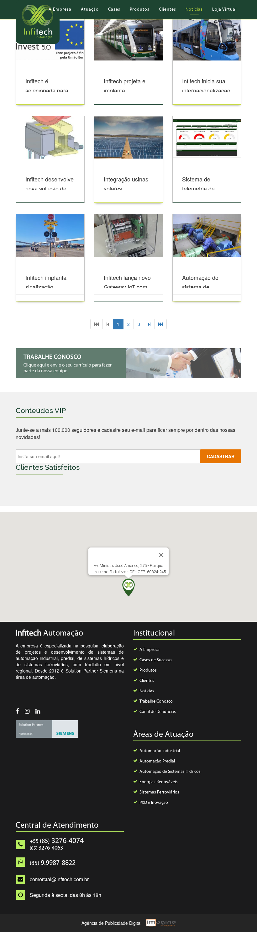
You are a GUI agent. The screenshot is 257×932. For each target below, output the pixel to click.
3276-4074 (57, 841)
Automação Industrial (159, 751)
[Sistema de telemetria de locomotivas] (207, 137)
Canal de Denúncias (157, 711)
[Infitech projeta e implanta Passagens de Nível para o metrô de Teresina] (128, 39)
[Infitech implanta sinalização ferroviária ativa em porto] (50, 235)
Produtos (139, 9)
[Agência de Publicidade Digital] (160, 922)
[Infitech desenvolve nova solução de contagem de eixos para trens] (50, 137)
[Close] (161, 555)
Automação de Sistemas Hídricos (170, 771)
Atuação (90, 9)
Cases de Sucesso (155, 660)
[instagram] (29, 712)
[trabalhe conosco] (128, 363)
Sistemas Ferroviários (159, 792)
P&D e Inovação (153, 802)
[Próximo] (149, 324)
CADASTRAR (220, 456)
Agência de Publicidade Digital (111, 923)
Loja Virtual (224, 9)
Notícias (194, 9)
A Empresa (60, 9)
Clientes (167, 9)
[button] (128, 587)
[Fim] (160, 324)
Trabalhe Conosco (156, 701)
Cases (114, 9)
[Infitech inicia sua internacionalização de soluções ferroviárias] (207, 39)
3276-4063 (46, 848)
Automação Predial (157, 761)
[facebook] (20, 712)
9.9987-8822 (53, 863)
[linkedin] (40, 712)
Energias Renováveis (158, 782)
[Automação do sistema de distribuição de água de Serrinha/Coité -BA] (207, 235)
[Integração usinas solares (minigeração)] (128, 137)
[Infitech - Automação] (38, 22)
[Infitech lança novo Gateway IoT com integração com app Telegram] (128, 235)
